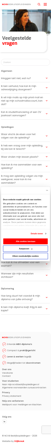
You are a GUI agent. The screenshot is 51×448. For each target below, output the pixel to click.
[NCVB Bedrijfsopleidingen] (16, 4)
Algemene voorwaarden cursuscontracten (24, 387)
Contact (6, 376)
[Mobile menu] (45, 4)
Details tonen (37, 233)
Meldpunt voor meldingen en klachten (21, 404)
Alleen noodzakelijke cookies (25, 256)
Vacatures (7, 372)
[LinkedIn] (4, 421)
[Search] (39, 4)
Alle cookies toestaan (25, 241)
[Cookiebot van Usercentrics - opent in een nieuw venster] (36, 190)
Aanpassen (24, 249)
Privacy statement (11, 395)
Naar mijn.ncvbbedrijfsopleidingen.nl (20, 384)
